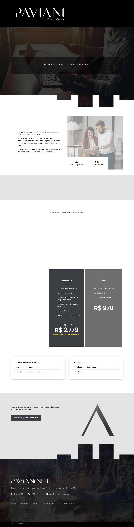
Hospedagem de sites (23, 367)
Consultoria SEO (79, 372)
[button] (38, 362)
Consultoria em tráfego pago (84, 367)
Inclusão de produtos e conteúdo (28, 372)
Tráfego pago (78, 362)
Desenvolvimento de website (26, 362)
